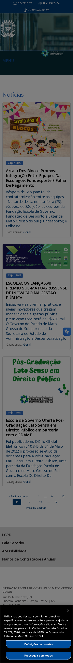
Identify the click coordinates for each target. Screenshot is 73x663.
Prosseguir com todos (38, 655)
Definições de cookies (38, 644)
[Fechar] (68, 610)
